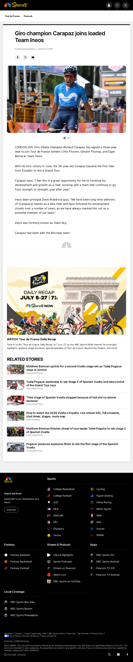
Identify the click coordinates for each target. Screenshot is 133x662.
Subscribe (11, 509)
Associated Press (34, 373)
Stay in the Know (13, 493)
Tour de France (12, 16)
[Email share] (33, 57)
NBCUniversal (22, 641)
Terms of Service (48, 636)
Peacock (28, 16)
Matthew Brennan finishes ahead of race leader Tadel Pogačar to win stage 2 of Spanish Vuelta (76, 430)
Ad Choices (83, 633)
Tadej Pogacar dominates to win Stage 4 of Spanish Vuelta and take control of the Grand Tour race (75, 383)
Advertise (8, 633)
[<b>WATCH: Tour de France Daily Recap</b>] (66, 301)
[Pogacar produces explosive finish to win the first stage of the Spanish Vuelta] (15, 447)
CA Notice (34, 636)
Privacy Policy (97, 633)
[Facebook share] (17, 57)
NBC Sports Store (57, 633)
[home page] (16, 5)
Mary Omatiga (33, 419)
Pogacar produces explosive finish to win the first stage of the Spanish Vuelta (72, 445)
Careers (18, 633)
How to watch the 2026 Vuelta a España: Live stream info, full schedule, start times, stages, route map (73, 414)
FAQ (44, 633)
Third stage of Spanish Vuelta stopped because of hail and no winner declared (71, 399)
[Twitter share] (25, 57)
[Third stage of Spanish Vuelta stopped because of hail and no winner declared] (15, 400)
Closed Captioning (32, 633)
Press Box (71, 633)
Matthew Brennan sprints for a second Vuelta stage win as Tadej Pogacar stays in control (74, 368)
